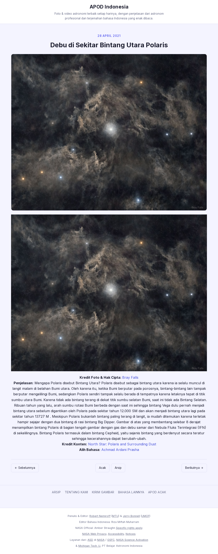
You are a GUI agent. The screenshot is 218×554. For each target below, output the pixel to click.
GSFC (111, 539)
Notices (130, 533)
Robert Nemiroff (99, 516)
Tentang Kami (76, 492)
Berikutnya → (194, 467)
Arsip (118, 467)
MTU (115, 516)
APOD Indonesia (109, 7)
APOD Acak (157, 492)
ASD (90, 539)
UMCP (145, 516)
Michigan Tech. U (89, 545)
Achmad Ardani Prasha (120, 450)
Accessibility (116, 533)
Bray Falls (130, 377)
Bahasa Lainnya (131, 492)
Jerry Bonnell (131, 516)
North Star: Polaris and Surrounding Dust (122, 444)
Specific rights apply (129, 528)
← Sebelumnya (25, 467)
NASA (101, 539)
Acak (102, 467)
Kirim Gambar (103, 492)
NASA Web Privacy (94, 533)
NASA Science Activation (132, 539)
